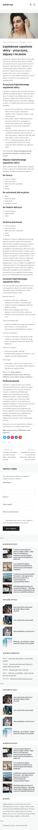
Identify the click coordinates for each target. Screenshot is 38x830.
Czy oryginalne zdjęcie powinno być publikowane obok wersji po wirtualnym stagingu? (22, 566)
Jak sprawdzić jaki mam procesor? (21, 679)
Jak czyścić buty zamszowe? (23, 620)
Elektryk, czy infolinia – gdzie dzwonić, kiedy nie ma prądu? (23, 642)
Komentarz (7, 482)
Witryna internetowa (11, 512)
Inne (30, 42)
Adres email (8, 504)
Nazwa (6, 497)
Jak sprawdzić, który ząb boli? (18, 670)
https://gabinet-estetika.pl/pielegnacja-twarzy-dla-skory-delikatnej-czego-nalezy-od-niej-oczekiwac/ (18, 374)
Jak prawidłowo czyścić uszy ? (24, 631)
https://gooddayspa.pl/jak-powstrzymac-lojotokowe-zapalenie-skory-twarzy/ (17, 153)
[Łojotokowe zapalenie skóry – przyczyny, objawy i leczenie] (3, 33)
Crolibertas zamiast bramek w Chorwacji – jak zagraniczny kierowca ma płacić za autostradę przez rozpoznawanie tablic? (24, 578)
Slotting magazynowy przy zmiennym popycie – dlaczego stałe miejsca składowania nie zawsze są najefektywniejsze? (24, 589)
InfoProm (8, 4)
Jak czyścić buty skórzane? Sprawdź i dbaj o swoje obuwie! (22, 609)
